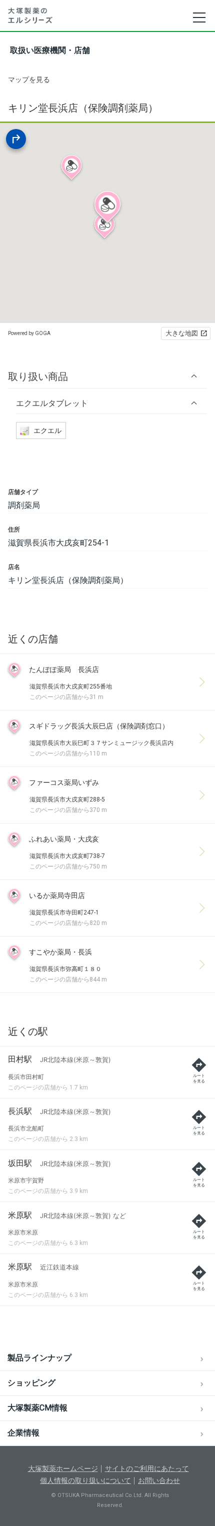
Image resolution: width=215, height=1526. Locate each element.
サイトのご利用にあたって (147, 1468)
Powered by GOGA (29, 333)
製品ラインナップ (40, 1357)
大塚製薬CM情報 (38, 1407)
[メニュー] (198, 17)
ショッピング (32, 1383)
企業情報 (24, 1433)
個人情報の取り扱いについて (85, 1480)
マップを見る (29, 80)
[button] (107, 376)
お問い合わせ (159, 1480)
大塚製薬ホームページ (63, 1468)
